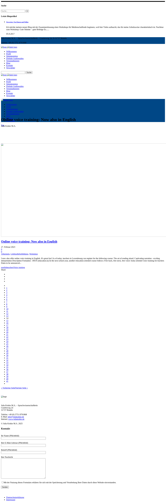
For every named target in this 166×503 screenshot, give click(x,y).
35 (7, 367)
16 (7, 323)
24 (7, 341)
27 (7, 348)
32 (7, 360)
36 (7, 369)
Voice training (19, 267)
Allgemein (5, 254)
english (4, 267)
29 (7, 353)
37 (7, 372)
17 (7, 325)
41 (7, 381)
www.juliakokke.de (16, 419)
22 (7, 337)
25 (7, 344)
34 (7, 365)
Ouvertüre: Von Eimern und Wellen (17, 22)
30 (7, 355)
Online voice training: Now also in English (29, 241)
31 (7, 358)
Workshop (33, 254)
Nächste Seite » (21, 388)
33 (7, 362)
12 (7, 313)
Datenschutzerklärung (15, 497)
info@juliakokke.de (16, 417)
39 (7, 376)
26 (7, 346)
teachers (10, 267)
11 (7, 311)
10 (7, 309)
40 (7, 379)
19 (7, 330)
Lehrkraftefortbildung (19, 254)
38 (7, 374)
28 (7, 351)
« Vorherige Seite (8, 388)
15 (7, 320)
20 (7, 332)
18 (7, 327)
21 (7, 334)
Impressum (10, 500)
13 (7, 316)
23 (7, 339)
